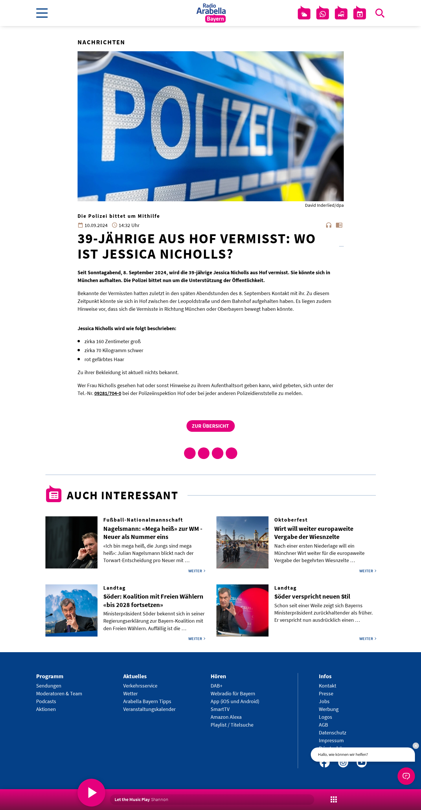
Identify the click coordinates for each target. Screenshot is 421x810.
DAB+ (217, 685)
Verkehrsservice (140, 685)
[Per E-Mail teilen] (231, 453)
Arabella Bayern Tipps (147, 701)
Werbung (329, 709)
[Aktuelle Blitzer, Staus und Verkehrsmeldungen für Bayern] (341, 14)
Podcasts (46, 701)
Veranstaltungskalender (149, 709)
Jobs (324, 701)
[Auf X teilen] (203, 453)
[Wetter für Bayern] (304, 14)
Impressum (331, 740)
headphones (328, 225)
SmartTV (220, 709)
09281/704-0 (107, 393)
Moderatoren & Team (59, 693)
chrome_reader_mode (339, 225)
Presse (326, 693)
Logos (325, 717)
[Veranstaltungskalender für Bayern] (360, 14)
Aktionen (46, 709)
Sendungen (48, 685)
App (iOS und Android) (235, 701)
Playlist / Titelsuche (232, 724)
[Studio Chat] (323, 14)
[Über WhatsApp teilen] (217, 453)
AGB (323, 724)
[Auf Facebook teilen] (190, 453)
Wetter (130, 693)
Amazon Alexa (226, 717)
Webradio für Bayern (233, 693)
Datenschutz (332, 732)
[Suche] (380, 13)
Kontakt (327, 685)
